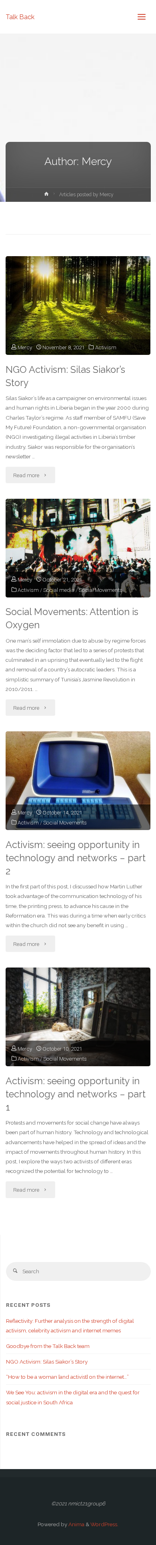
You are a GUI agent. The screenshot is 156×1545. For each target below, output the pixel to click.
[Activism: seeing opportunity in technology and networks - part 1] (78, 1017)
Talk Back (20, 16)
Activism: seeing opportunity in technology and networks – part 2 (76, 858)
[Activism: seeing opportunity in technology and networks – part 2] (78, 780)
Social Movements (100, 590)
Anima (75, 1524)
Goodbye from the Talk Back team (48, 1346)
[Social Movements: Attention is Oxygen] (78, 548)
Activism (105, 347)
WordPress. (104, 1524)
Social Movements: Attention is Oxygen (72, 618)
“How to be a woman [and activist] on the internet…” (67, 1377)
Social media (58, 590)
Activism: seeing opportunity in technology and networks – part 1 (76, 1094)
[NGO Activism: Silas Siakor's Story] (78, 305)
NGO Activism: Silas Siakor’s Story (65, 376)
